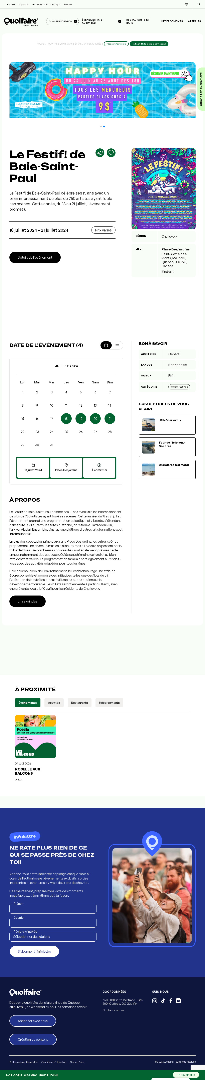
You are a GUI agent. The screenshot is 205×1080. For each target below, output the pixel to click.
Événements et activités (88, 44)
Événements (28, 702)
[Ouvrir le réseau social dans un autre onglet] (154, 1001)
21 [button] (110, 419)
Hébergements (172, 21)
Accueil (11, 4)
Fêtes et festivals (179, 386)
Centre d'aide (77, 1062)
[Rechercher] (199, 4)
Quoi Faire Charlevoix (60, 44)
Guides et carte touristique (46, 4)
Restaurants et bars (138, 21)
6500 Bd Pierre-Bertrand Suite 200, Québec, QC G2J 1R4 (122, 1001)
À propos (23, 4)
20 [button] (95, 419)
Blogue (68, 4)
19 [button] (80, 419)
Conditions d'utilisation (53, 1062)
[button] (101, 126)
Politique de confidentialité (23, 1062)
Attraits (194, 21)
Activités (54, 702)
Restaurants (79, 702)
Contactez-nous (113, 1010)
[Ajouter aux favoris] (111, 152)
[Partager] (99, 152)
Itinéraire (168, 272)
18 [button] (66, 419)
